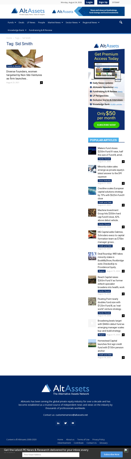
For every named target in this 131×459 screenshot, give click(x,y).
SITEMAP (115, 2)
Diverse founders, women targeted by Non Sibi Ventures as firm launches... (24, 75)
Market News (54, 22)
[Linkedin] (58, 423)
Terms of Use (83, 439)
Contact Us (91, 443)
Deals (21, 22)
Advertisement (64, 443)
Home (9, 38)
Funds (11, 22)
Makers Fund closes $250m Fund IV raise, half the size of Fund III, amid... (110, 151)
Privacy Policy (98, 439)
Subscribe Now (111, 454)
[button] (121, 22)
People (41, 22)
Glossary (104, 443)
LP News (31, 22)
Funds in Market (14, 66)
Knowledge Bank (16, 30)
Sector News (72, 22)
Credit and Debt (105, 202)
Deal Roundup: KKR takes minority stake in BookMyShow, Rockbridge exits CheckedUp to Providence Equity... (111, 260)
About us (70, 439)
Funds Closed (104, 159)
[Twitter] (65, 423)
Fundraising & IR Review (40, 30)
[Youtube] (72, 423)
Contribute (79, 443)
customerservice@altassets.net (72, 414)
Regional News (90, 22)
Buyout (102, 271)
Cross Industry (105, 180)
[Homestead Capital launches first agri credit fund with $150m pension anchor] (92, 343)
